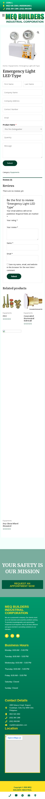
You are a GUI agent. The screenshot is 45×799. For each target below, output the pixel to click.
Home (5, 66)
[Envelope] (18, 636)
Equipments (13, 66)
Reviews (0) (7, 179)
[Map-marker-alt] (35, 795)
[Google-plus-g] (12, 636)
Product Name (9, 124)
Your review (12, 227)
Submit (10, 163)
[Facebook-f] (6, 636)
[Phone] (9, 795)
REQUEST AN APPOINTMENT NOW (22, 584)
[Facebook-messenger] (22, 795)
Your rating (12, 220)
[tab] (22, 179)
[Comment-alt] (16, 795)
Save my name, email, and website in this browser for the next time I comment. (22, 267)
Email (10, 253)
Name (10, 243)
